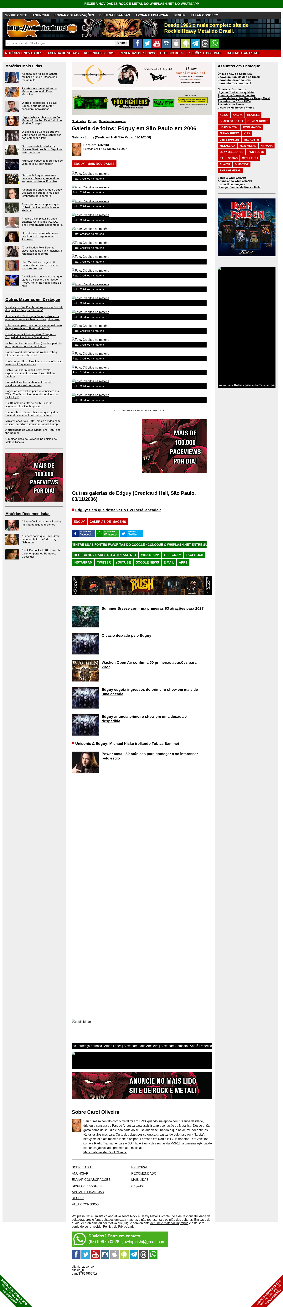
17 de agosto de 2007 (113, 148)
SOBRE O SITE (16, 15)
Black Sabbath (231, 121)
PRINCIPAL (139, 1167)
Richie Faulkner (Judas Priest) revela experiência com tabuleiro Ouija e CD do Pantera (30, 373)
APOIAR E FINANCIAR (151, 15)
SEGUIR (180, 15)
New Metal (248, 145)
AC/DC (224, 114)
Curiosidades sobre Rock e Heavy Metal (244, 98)
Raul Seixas (229, 158)
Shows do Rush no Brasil (234, 83)
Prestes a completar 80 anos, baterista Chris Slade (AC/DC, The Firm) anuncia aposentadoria (42, 221)
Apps (183, 562)
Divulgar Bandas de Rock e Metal (239, 187)
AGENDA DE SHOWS (63, 53)
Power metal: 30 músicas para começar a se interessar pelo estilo (150, 756)
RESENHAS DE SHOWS (137, 53)
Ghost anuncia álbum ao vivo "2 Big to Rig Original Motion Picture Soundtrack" (31, 336)
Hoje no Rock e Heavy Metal (236, 92)
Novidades (79, 121)
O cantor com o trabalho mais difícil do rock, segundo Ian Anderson (40, 236)
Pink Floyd (256, 151)
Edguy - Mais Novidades (94, 163)
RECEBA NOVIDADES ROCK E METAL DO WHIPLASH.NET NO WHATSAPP (141, 4)
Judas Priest (229, 133)
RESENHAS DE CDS (99, 53)
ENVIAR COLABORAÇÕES (74, 15)
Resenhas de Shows (231, 104)
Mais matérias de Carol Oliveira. (105, 1152)
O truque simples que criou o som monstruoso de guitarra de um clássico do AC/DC (33, 327)
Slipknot (242, 164)
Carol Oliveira (99, 145)
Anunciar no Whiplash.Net (235, 180)
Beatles (253, 114)
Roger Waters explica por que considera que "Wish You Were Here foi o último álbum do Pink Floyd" (32, 394)
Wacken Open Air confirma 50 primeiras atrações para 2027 (149, 664)
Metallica (227, 145)
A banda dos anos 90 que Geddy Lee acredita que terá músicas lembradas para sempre (42, 192)
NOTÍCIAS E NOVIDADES (23, 53)
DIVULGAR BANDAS (114, 15)
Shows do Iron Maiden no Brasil (239, 76)
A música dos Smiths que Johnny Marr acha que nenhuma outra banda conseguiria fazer (32, 318)
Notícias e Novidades (232, 89)
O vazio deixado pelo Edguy (126, 635)
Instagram (83, 562)
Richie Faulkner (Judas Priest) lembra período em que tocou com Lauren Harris (33, 345)
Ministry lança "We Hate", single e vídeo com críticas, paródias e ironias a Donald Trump (32, 422)
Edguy (92, 121)
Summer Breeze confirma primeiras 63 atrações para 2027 (153, 608)
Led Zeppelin (229, 139)
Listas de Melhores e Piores (236, 107)
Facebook (194, 555)
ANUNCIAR (40, 15)
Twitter (104, 562)
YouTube (123, 562)
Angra (238, 114)
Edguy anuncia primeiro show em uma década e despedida (144, 719)
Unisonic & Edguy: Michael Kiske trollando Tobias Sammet (127, 744)
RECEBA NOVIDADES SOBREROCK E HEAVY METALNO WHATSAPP (14, 1292)
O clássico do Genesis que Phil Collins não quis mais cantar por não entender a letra (41, 134)
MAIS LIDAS (140, 1179)
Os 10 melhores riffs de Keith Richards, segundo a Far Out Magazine (29, 404)
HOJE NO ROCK (172, 53)
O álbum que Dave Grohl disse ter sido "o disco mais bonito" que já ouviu (34, 362)
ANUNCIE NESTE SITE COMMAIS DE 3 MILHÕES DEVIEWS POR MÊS (269, 1293)
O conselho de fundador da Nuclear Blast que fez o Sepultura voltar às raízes (42, 149)
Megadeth (251, 139)
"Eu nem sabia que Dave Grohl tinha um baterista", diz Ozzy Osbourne (40, 539)
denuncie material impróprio (169, 1223)
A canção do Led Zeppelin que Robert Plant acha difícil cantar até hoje (40, 207)
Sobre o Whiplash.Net (232, 177)
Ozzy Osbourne (231, 151)
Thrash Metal (230, 170)
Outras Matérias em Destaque (32, 299)
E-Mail (169, 562)
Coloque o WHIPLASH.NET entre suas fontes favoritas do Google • (146, 544)
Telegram (172, 555)
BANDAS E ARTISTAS (243, 53)
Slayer (225, 164)
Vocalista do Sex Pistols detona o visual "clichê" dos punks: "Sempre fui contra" (34, 309)
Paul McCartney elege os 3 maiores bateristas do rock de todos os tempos (40, 265)
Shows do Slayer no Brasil (235, 79)
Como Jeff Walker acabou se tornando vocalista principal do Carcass (28, 384)
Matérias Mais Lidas (23, 66)
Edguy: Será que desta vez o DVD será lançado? (118, 510)
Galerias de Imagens (112, 121)
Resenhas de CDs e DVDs (234, 101)
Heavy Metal (229, 127)
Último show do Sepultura (235, 73)
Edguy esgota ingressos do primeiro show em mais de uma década (150, 691)
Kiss (247, 133)
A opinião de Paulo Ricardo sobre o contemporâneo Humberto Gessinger (42, 553)
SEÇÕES (205, 53)
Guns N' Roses (257, 121)
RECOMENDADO (143, 1173)
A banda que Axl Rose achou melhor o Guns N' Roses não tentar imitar (39, 76)
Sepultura (250, 158)
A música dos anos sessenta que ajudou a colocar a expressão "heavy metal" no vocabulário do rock (42, 281)
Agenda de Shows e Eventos (236, 95)
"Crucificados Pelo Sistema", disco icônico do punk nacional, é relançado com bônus (42, 250)
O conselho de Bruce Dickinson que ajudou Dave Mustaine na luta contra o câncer (31, 413)
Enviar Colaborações (231, 184)
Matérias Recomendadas (27, 514)
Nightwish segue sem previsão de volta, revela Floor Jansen (42, 162)
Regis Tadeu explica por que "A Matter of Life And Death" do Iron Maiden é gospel (42, 120)
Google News (147, 562)
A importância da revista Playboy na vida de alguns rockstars (41, 523)
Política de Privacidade (119, 1226)
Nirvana (267, 145)
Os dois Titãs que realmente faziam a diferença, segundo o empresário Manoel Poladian (40, 178)
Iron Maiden (252, 127)
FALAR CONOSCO (204, 15)
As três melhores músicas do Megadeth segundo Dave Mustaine (39, 91)
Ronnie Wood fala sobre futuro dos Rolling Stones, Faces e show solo (31, 353)
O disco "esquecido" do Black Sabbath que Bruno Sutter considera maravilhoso (39, 105)
